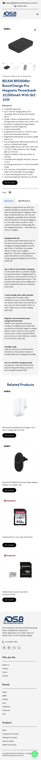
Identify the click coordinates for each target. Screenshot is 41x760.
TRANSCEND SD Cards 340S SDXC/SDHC (17, 537)
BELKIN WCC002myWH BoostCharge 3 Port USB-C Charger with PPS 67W (18, 428)
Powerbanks (27, 76)
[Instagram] (9, 647)
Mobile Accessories (17, 76)
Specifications (24, 200)
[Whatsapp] (35, 754)
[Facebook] (4, 647)
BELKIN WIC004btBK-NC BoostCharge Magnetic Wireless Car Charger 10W (20, 483)
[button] (37, 14)
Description (9, 200)
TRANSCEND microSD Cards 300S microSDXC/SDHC (15, 593)
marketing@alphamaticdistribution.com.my (21, 3)
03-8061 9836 (22, 6)
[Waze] (19, 647)
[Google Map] (14, 647)
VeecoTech (19, 755)
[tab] (9, 201)
